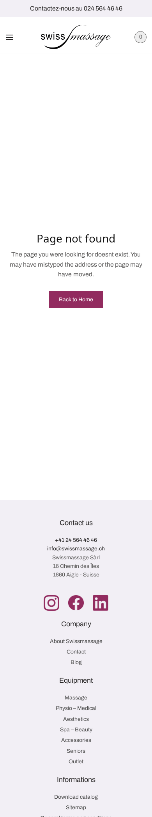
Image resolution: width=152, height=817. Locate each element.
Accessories (76, 740)
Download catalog (76, 797)
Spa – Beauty (76, 730)
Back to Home (76, 299)
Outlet (76, 761)
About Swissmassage (76, 641)
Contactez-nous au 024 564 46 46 (76, 8)
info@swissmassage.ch (76, 549)
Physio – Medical (76, 708)
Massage (76, 698)
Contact (76, 652)
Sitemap (76, 807)
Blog (76, 662)
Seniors (76, 751)
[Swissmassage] (76, 37)
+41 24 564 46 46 (76, 540)
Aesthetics (76, 719)
